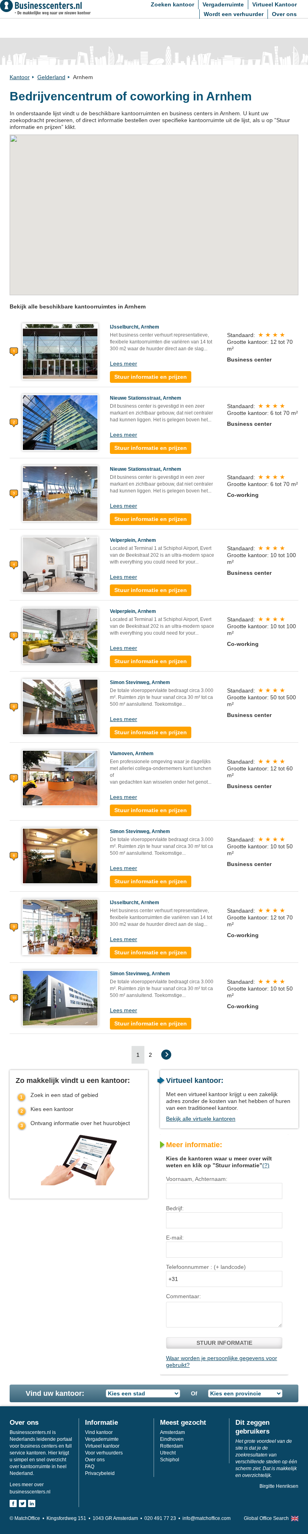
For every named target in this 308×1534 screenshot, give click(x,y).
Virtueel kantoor (102, 1446)
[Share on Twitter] (22, 1503)
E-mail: (175, 1237)
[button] (127, 184)
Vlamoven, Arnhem (132, 753)
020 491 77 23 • (163, 1518)
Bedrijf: (175, 1208)
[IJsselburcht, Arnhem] (60, 351)
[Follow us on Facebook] (13, 1503)
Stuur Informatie (224, 1343)
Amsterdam (172, 1432)
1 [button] (138, 1055)
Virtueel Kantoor (274, 4)
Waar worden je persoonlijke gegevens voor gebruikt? (221, 1361)
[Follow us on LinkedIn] (31, 1503)
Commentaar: (183, 1296)
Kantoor (20, 77)
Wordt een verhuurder (233, 14)
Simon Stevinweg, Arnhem (140, 682)
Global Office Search (266, 1518)
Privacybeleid (100, 1473)
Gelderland (51, 77)
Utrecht (168, 1453)
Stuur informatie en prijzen (150, 377)
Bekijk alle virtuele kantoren (200, 1118)
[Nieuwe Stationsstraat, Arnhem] (60, 422)
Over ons (284, 14)
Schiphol (169, 1460)
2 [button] (150, 1055)
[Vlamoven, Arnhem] (60, 777)
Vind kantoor (99, 1432)
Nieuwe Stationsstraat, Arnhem (145, 398)
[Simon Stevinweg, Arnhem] (60, 706)
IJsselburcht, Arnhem (134, 327)
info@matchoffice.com (206, 1518)
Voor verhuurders (104, 1453)
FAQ (89, 1466)
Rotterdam (171, 1446)
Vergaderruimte (223, 4)
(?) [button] (266, 1165)
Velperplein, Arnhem (133, 540)
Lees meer (123, 363)
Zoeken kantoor (172, 4)
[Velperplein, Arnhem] (60, 564)
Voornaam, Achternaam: (196, 1179)
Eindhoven (172, 1439)
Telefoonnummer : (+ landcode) (206, 1267)
